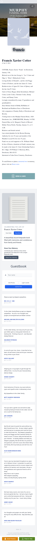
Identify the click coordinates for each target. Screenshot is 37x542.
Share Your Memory (11, 257)
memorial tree (22, 161)
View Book (8, 233)
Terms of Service (23, 534)
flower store (15, 164)
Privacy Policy (13, 534)
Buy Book (18, 233)
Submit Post (18, 287)
